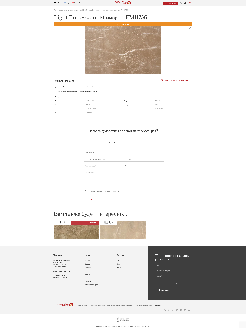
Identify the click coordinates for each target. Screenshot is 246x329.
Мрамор (78, 10)
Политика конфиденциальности (110, 191)
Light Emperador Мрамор (91, 10)
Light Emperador (59, 87)
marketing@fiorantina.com (62, 271)
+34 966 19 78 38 (59, 275)
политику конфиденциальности (180, 283)
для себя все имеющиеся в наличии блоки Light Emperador (80, 91)
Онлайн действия (68, 10)
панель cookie (159, 305)
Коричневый (159, 108)
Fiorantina (57, 10)
